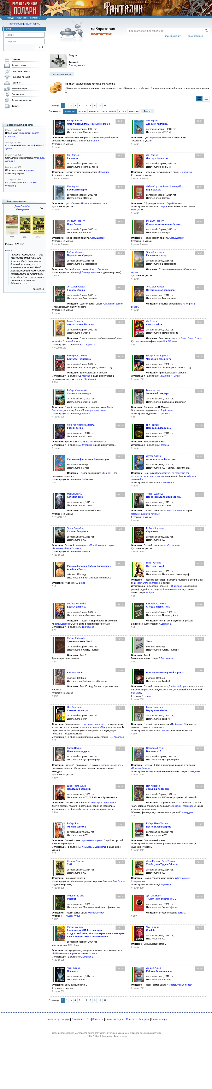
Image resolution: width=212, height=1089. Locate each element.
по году (122, 111)
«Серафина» (173, 545)
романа (182, 912)
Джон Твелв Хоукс (76, 786)
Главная (16, 59)
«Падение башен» (140, 768)
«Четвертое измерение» (103, 802)
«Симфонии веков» (112, 303)
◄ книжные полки (62, 74)
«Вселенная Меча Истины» (145, 514)
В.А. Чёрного (170, 341)
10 (99, 105)
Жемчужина (22, 209)
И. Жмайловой (88, 379)
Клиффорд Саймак (77, 355)
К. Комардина (186, 812)
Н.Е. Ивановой (116, 737)
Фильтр (147, 111)
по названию (109, 111)
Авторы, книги (19, 65)
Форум (15, 106)
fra (62, 1019)
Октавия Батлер (75, 895)
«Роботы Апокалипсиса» (180, 984)
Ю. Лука (150, 592)
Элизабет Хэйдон (155, 252)
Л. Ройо (177, 375)
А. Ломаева (85, 847)
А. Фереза (163, 445)
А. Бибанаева (86, 479)
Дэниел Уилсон (154, 968)
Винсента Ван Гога (112, 881)
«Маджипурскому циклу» (94, 410)
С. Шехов (81, 583)
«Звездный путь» (107, 137)
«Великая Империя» (81, 203)
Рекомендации (19, 88)
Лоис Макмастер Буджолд (80, 425)
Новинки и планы (21, 71)
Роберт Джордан (75, 252)
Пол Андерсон (74, 707)
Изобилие (176, 724)
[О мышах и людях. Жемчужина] (25, 233)
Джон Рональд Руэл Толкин (160, 861)
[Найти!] (206, 31)
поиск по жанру (173, 36)
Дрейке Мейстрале (178, 686)
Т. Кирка (162, 206)
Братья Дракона (61, 623)
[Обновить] (42, 209)
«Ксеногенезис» (96, 912)
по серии (134, 111)
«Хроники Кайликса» (160, 137)
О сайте (49, 1019)
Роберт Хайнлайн (76, 638)
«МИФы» (92, 953)
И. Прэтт (142, 209)
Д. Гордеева (164, 884)
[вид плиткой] (199, 98)
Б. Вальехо (85, 809)
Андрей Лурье (73, 916)
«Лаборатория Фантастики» (112, 1036)
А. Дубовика (85, 445)
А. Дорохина (165, 623)
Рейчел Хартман (155, 528)
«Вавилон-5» (92, 140)
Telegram (144, 1019)
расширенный (195, 36)
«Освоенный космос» (109, 765)
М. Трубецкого (165, 410)
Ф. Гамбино (164, 375)
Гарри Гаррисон (75, 321)
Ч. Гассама (187, 843)
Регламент (77, 1019)
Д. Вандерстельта (88, 272)
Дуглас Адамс (153, 456)
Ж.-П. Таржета (87, 344)
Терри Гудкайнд (154, 493)
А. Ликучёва (194, 771)
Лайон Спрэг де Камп (157, 186)
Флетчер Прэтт (178, 186)
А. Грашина (164, 413)
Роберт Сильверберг (157, 355)
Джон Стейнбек (22, 206)
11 (105, 105)
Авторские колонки (21, 100)
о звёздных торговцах (93, 724)
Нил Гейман (152, 425)
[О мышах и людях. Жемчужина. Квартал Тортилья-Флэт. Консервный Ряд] (12, 233)
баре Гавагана (174, 203)
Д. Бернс (146, 696)
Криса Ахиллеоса (172, 589)
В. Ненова (84, 551)
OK (39, 47)
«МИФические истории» (64, 953)
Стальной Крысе (71, 341)
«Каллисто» (103, 172)
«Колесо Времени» (98, 269)
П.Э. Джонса (175, 586)
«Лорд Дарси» (97, 238)
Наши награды (114, 1019)
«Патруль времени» (110, 727)
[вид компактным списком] (206, 98)
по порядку (70, 111)
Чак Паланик (152, 927)
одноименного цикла (91, 840)
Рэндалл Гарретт (76, 221)
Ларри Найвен (74, 748)
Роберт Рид (73, 823)
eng (57, 1019)
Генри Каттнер (153, 390)
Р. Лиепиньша (166, 658)
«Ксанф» (106, 473)
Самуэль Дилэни (155, 748)
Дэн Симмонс (153, 895)
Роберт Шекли (74, 120)
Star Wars (136, 692)
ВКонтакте (131, 1019)
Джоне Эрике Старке (191, 338)
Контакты (98, 1019)
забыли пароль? (32, 23)
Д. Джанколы (99, 847)
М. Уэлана (163, 730)
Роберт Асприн (75, 927)
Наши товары (159, 1019)
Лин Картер (152, 120)
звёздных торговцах (182, 806)
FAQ (88, 1019)
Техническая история (143, 809)
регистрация (16, 23)
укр (67, 1019)
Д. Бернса (84, 413)
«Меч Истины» (174, 510)
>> (25, 283)
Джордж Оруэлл (75, 861)
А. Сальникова (166, 482)
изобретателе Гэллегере (147, 583)
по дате (82, 111)
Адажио (9, 250)
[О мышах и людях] (38, 233)
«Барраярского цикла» (94, 441)
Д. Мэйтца (84, 375)
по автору (94, 111)
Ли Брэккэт (152, 321)
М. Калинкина (86, 956)
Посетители (18, 94)
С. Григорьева (86, 627)
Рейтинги (16, 82)
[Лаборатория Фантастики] (72, 31)
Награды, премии (21, 77)
